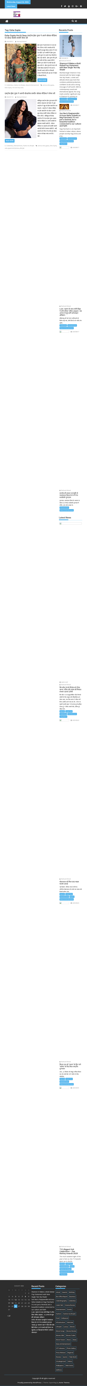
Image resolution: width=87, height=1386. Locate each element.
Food (57, 1318)
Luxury (66, 1327)
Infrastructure (60, 1322)
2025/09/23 (75, 720)
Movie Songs (60, 1331)
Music (69, 1340)
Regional (70, 1353)
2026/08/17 (75, 105)
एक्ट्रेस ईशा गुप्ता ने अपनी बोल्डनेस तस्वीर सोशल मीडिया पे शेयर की (30, 93)
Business (72, 1296)
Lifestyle (59, 1327)
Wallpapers (60, 1365)
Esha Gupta (8, 88)
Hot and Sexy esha (17, 88)
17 (9, 1303)
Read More (42, 80)
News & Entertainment (32, 85)
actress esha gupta (48, 85)
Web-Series (69, 1365)
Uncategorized (61, 1361)
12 (16, 1300)
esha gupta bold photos (12, 148)
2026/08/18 (64, 58)
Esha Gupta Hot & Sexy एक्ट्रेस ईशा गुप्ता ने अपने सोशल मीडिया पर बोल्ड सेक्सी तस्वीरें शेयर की (31, 36)
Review (58, 1357)
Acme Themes (64, 1382)
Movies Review (71, 1331)
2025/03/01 (75, 1088)
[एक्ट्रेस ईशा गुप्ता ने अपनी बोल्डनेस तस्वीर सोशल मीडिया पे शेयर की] (20, 100)
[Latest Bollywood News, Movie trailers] (7, 21)
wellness (59, 1370)
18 (12, 1303)
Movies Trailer (70, 1335)
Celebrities (9, 85)
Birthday (72, 1292)
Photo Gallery (71, 1348)
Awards (62, 711)
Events (72, 896)
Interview (70, 1322)
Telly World (63, 144)
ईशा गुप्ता (22, 148)
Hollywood (64, 1318)
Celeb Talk (69, 711)
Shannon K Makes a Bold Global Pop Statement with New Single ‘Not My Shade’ (43, 1294)
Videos (70, 1361)
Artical (58, 1292)
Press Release (60, 1353)
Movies (72, 1327)
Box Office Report (61, 1296)
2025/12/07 (64, 682)
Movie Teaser (60, 1340)
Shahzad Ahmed (21, 41)
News (74, 1340)
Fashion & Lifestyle (19, 85)
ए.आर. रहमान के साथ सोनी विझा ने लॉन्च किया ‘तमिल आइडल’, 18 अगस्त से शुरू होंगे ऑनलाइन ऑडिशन (43, 1314)
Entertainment (18, 146)
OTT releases (60, 1348)
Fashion (58, 1314)
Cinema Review (70, 1305)
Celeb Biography (61, 1301)
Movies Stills (60, 1335)
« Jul (8, 1316)
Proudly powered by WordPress (29, 1382)
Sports (65, 1357)
